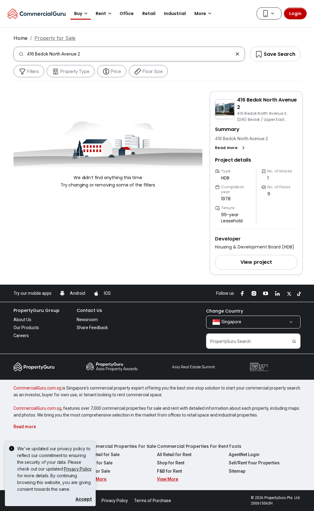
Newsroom (87, 319)
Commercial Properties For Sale (120, 446)
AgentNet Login (244, 454)
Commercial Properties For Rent (192, 446)
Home (20, 38)
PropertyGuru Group (36, 310)
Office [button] (127, 13)
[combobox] (130, 54)
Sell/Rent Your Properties (254, 462)
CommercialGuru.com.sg (37, 388)
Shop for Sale (99, 462)
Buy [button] (78, 13)
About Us (22, 319)
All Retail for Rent (174, 454)
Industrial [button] (175, 13)
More (200, 13)
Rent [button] (101, 13)
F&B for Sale (97, 471)
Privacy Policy (78, 468)
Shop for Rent (170, 462)
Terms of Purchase (152, 500)
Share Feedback (92, 327)
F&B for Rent (169, 471)
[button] (231, 148)
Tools (235, 446)
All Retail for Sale (102, 454)
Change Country (224, 311)
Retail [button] (148, 13)
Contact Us (89, 310)
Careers (21, 335)
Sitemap (237, 471)
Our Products (26, 327)
